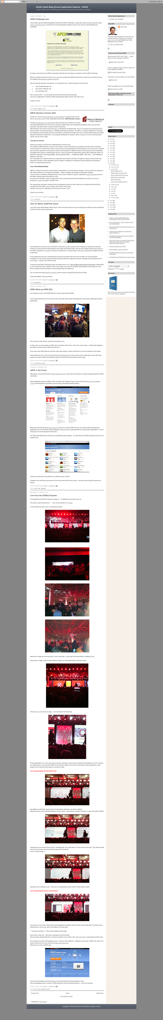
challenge (39, 108)
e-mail (39, 180)
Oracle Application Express (38, 25)
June (112, 189)
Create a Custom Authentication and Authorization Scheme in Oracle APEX (119, 218)
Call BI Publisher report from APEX (118, 249)
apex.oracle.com (53, 427)
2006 (111, 209)
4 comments (51, 106)
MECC (56, 129)
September (114, 184)
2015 (111, 154)
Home (67, 993)
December (114, 164)
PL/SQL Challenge (57, 77)
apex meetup (37, 363)
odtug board (37, 282)
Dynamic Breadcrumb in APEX (117, 246)
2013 (111, 158)
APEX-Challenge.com (39, 19)
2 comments (51, 360)
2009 (111, 202)
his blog (47, 250)
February (113, 197)
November (114, 167)
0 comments (51, 196)
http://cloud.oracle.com (62, 943)
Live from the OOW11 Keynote (43, 495)
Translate (121, 269)
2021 (111, 141)
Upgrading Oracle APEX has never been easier (122, 257)
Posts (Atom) (43, 1002)
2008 (111, 205)
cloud (38, 488)
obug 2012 (37, 199)
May (112, 191)
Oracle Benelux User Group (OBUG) (54, 117)
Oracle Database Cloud (58, 374)
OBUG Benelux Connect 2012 (43, 113)
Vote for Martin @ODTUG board (44, 204)
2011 (111, 163)
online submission (92, 174)
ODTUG (46, 355)
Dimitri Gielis (123, 26)
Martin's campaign (51, 272)
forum (82, 250)
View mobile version (66, 996)
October (113, 169)
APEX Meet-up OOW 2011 (41, 289)
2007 (111, 207)
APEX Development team (61, 355)
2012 (111, 161)
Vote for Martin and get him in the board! (82, 264)
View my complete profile (116, 44)
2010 (111, 200)
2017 (111, 150)
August (113, 186)
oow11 (43, 363)
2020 (111, 143)
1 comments (51, 485)
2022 (111, 139)
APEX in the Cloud (38, 370)
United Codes (123, 38)
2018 (111, 148)
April (112, 193)
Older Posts (99, 993)
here (63, 341)
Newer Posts (35, 993)
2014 (111, 156)
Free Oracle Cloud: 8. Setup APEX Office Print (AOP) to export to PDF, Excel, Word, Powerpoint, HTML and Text (121, 242)
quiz (44, 108)
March (113, 195)
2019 (111, 145)
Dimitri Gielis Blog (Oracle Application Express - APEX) (62, 7)
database (43, 488)
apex (35, 108)
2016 (111, 152)
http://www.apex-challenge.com (47, 79)
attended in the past (44, 123)
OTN (42, 355)
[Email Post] (56, 106)
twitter (70, 503)
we (67, 247)
